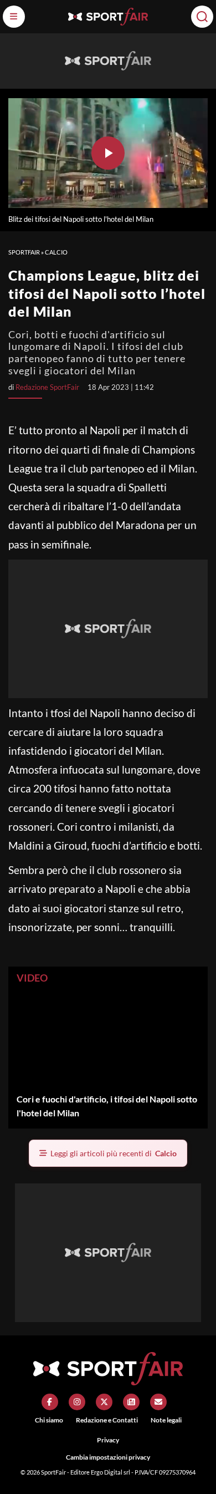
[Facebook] (50, 1402)
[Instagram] (77, 1402)
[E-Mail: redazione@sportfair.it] (158, 1402)
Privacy (108, 1440)
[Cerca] (202, 17)
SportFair (24, 252)
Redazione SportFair (47, 387)
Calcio (56, 252)
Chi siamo (49, 1420)
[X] (104, 1402)
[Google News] (131, 1402)
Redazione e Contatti (107, 1420)
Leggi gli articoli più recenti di (113, 1153)
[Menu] (14, 17)
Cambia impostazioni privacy (108, 1457)
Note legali (166, 1420)
